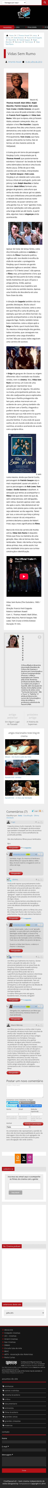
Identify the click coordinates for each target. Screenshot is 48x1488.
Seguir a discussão (41, 811)
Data (20, 815)
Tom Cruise (29, 42)
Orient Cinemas (11, 1339)
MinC (6, 1351)
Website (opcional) (34, 1110)
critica (35, 35)
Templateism (24, 1483)
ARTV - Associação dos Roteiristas (18, 1354)
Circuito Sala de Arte (13, 1348)
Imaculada (21, 27)
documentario (11, 1403)
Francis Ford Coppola (34, 38)
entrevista (9, 1408)
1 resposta (27, 848)
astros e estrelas (12, 1390)
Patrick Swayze (24, 40)
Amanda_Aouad (19, 854)
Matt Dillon (12, 40)
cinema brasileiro (12, 1395)
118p (27, 854)
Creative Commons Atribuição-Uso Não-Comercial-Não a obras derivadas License (23, 1366)
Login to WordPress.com (27, 1102)
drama (8, 38)
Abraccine (8, 1330)
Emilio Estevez (19, 38)
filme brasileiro (11, 1412)
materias (9, 1425)
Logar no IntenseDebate (12, 1102)
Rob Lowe (18, 42)
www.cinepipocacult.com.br (10, 1369)
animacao (9, 1386)
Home (11, 35)
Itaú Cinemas (10, 1342)
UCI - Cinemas (10, 1336)
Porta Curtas (9, 1357)
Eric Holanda (17, 956)
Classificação (28, 815)
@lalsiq (15, 879)
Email (21, 1109)
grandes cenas (11, 1416)
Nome (8, 1109)
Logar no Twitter (11, 1105)
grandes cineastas (13, 1421)
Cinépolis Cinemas (12, 1333)
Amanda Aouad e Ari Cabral (29, 1364)
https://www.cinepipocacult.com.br (13, 1373)
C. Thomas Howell (23, 35)
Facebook (39, 637)
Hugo (13, 822)
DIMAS (7, 1345)
